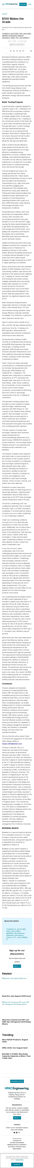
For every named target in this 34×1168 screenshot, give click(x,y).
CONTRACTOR (17, 1140)
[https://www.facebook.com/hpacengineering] (14, 1132)
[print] (31, 51)
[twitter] (17, 51)
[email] (23, 51)
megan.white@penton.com (12, 744)
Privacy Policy (19, 1159)
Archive (4, 14)
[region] (17, 1160)
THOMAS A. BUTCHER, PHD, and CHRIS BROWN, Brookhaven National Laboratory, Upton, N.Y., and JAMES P (16, 36)
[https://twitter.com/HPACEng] (19, 1132)
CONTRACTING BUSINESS (17, 1142)
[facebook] (11, 51)
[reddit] (20, 51)
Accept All (17, 1164)
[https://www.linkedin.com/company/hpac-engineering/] (17, 1132)
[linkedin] (14, 51)
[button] (3, 4)
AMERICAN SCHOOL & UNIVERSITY (17, 1144)
